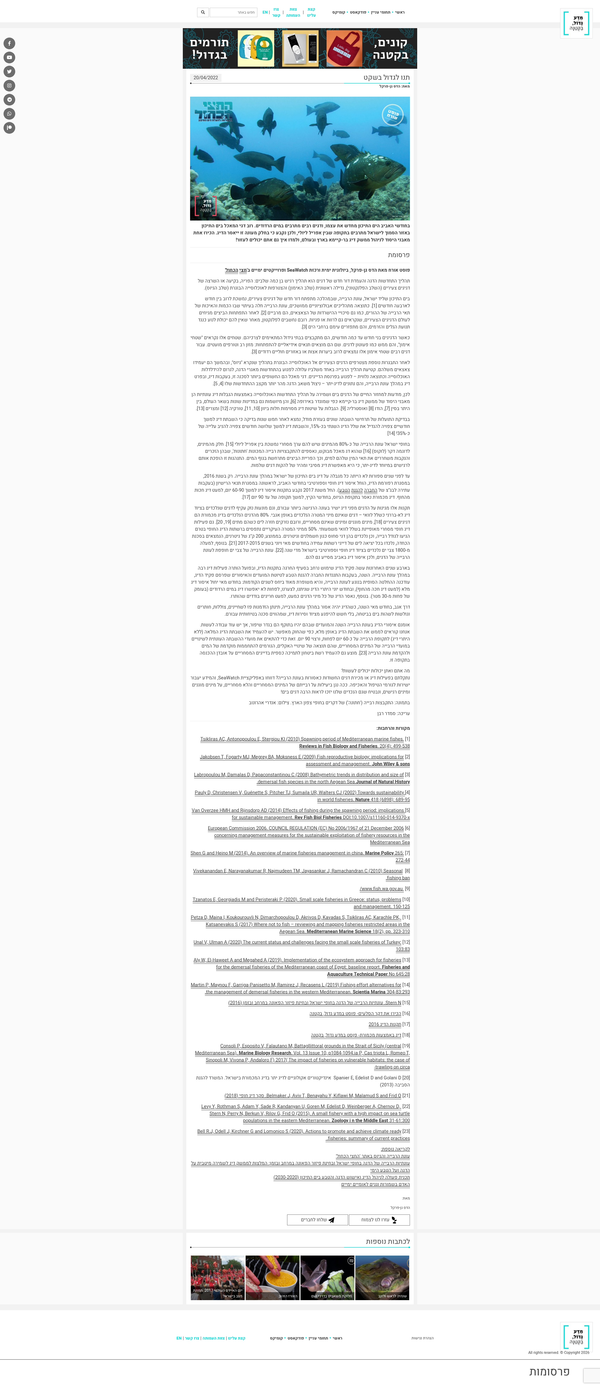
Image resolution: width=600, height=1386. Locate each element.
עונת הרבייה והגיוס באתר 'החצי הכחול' (373, 1156)
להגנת (357, 490)
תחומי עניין (380, 12)
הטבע (344, 490)
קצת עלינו (311, 12)
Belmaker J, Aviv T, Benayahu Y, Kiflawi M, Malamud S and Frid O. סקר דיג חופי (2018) (313, 1095)
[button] (203, 12)
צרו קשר (276, 12)
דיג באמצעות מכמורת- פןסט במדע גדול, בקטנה (356, 1035)
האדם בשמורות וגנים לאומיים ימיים (375, 1184)
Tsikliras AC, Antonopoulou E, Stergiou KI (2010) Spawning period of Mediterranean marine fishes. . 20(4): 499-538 (305, 743)
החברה (370, 490)
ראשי (400, 12)
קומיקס (338, 12)
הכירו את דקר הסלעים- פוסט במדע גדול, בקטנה (355, 1013)
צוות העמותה (293, 12)
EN (265, 12)
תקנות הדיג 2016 (385, 1024)
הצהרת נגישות (423, 1338)
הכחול (232, 270)
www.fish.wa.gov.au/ (382, 888)
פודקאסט (358, 12)
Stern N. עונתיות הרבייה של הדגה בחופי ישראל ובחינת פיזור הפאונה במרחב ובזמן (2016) (314, 1002)
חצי (243, 270)
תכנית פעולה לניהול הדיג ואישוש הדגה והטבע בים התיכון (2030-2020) (342, 1177)
